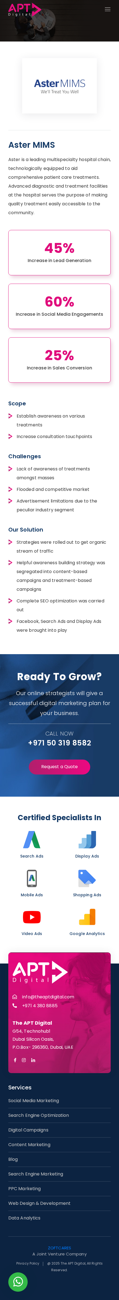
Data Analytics (24, 1218)
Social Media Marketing (33, 1100)
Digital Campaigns (28, 1130)
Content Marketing (29, 1144)
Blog (13, 1159)
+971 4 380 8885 (40, 1006)
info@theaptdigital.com (48, 997)
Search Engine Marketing (35, 1174)
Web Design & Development (39, 1203)
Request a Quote (59, 766)
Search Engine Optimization (38, 1115)
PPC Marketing (24, 1188)
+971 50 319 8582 (59, 743)
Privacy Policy (27, 1263)
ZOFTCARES (59, 1248)
